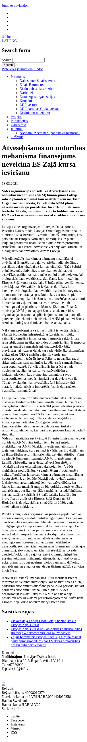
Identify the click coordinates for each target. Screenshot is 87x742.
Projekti (16, 117)
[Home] (8, 37)
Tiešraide (17, 137)
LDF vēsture (28, 105)
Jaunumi (17, 129)
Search (7, 60)
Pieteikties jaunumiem (17, 69)
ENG (13, 41)
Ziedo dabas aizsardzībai (37, 89)
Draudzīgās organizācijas (37, 97)
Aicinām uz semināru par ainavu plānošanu (50, 133)
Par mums (18, 77)
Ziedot (38, 69)
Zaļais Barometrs (32, 85)
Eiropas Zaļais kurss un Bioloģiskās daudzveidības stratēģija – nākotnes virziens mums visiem (46, 631)
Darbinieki (27, 93)
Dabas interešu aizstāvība (37, 81)
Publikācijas (19, 121)
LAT (5, 41)
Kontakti (26, 101)
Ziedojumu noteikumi (35, 113)
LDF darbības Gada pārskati (40, 109)
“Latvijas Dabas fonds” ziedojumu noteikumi (33, 677)
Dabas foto (18, 125)
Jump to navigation (15, 5)
